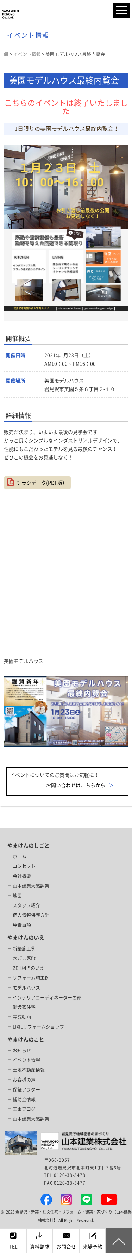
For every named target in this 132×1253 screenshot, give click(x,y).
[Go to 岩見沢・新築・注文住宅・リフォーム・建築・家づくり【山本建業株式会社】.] (6, 54)
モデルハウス (26, 987)
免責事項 (22, 925)
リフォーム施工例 (31, 978)
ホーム (19, 856)
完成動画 (22, 1017)
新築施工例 (24, 948)
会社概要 (22, 876)
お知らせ (22, 1050)
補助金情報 (24, 1099)
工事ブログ (24, 1109)
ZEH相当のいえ (28, 968)
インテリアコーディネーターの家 (47, 997)
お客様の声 (24, 1079)
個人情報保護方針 (31, 915)
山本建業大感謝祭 (31, 886)
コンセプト (24, 866)
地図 (17, 895)
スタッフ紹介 (26, 905)
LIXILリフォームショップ (38, 1027)
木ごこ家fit (24, 958)
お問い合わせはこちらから (75, 785)
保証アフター (26, 1089)
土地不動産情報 (29, 1070)
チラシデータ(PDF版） (42, 482)
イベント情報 (26, 1060)
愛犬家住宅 (24, 1007)
